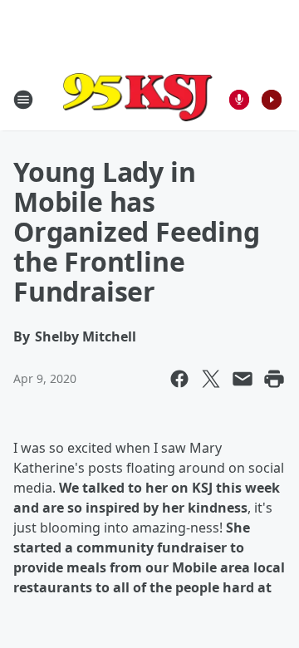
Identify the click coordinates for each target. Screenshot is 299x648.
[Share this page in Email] (242, 378)
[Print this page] (274, 378)
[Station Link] (138, 99)
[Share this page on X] (211, 378)
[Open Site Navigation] (23, 100)
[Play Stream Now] (272, 100)
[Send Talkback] (239, 100)
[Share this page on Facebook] (179, 378)
